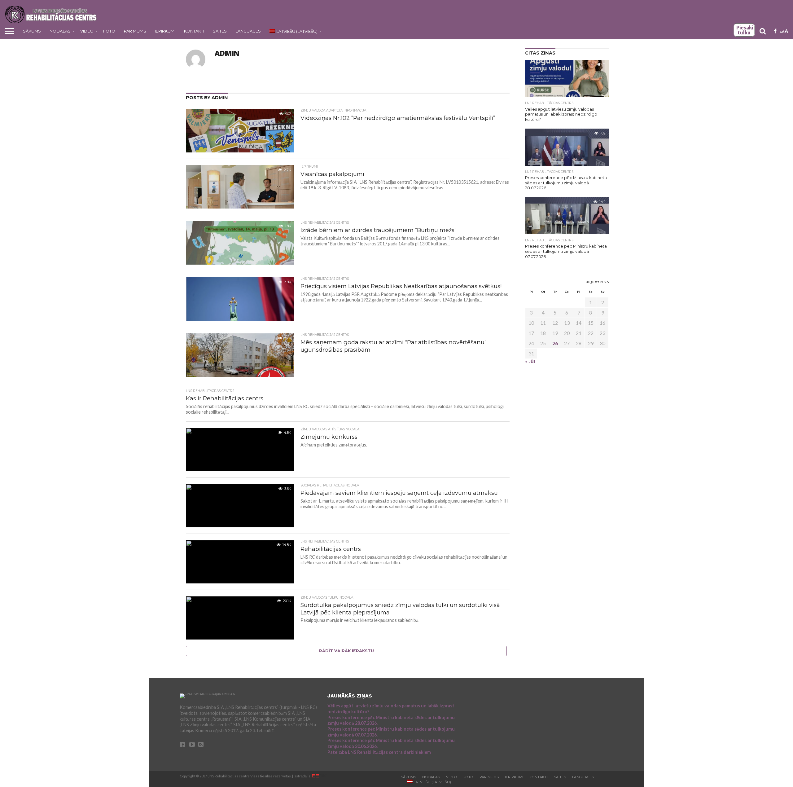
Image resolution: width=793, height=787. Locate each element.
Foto (109, 31)
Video (87, 31)
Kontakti (194, 31)
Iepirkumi (165, 31)
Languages (248, 31)
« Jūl (530, 361)
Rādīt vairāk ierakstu (346, 651)
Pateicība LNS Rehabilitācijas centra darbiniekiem (379, 752)
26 (555, 343)
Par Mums (135, 31)
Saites (220, 31)
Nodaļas (60, 31)
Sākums (32, 31)
